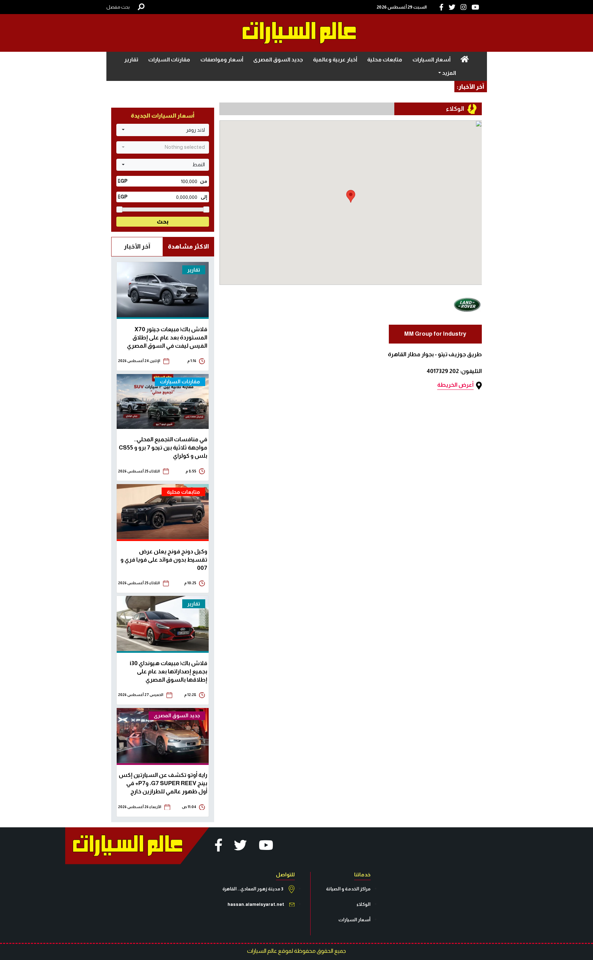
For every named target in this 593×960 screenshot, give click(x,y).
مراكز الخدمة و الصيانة (348, 888)
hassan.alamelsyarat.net (256, 904)
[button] (350, 196)
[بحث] (141, 7)
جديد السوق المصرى (278, 59)
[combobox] (162, 130)
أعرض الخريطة (455, 385)
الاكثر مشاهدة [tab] (188, 246)
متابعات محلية (384, 59)
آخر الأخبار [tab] (137, 246)
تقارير (131, 59)
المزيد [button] (448, 73)
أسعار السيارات (431, 59)
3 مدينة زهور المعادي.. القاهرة (252, 888)
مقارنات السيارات (169, 59)
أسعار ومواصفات (221, 59)
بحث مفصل (118, 7)
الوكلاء (364, 904)
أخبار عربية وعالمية (335, 59)
